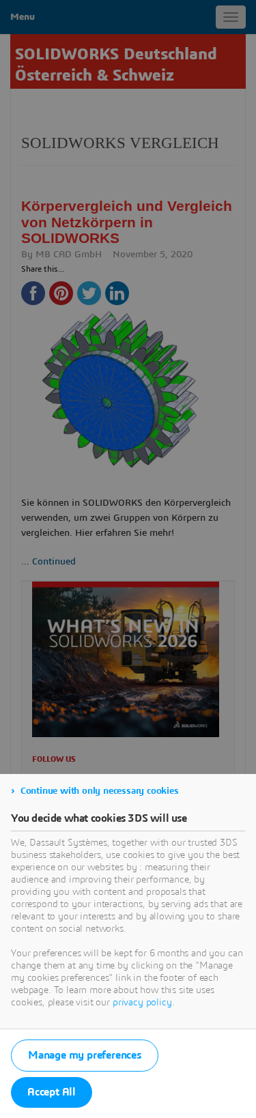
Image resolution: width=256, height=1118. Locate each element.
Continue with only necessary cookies (99, 791)
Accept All (51, 1092)
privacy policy (142, 1002)
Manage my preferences (84, 1055)
